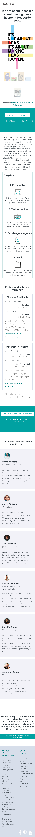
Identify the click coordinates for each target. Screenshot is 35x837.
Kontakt (22, 761)
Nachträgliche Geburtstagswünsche (8, 808)
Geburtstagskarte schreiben (7, 780)
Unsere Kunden (25, 766)
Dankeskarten (6, 762)
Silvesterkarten (6, 819)
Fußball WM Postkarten (5, 775)
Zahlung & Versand (26, 764)
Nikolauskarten (6, 814)
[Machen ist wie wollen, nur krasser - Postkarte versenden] (17, 92)
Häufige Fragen (24, 771)
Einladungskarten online (7, 771)
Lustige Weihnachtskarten (8, 796)
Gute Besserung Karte (7, 785)
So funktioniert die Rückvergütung (13, 335)
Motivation (16, 103)
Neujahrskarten (7, 811)
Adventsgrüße (6, 760)
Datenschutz (24, 784)
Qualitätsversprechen (27, 774)
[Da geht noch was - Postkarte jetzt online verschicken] (7, 76)
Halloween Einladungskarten (7, 789)
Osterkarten (6, 816)
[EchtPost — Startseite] (8, 3)
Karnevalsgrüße (7, 793)
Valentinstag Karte (8, 821)
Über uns (23, 769)
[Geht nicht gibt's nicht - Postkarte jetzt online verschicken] (14, 79)
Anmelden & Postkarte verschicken (17, 414)
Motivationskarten (7, 800)
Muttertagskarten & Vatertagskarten (8, 803)
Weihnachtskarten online (8, 825)
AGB (21, 781)
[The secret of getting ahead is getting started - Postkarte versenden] (21, 76)
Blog (21, 779)
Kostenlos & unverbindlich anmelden (17, 736)
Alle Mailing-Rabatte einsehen (13, 385)
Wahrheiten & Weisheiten (23, 104)
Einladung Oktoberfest (6, 766)
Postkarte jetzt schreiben (17, 115)
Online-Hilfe (23, 759)
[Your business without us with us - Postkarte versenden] (28, 79)
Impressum (23, 786)
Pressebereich (24, 776)
